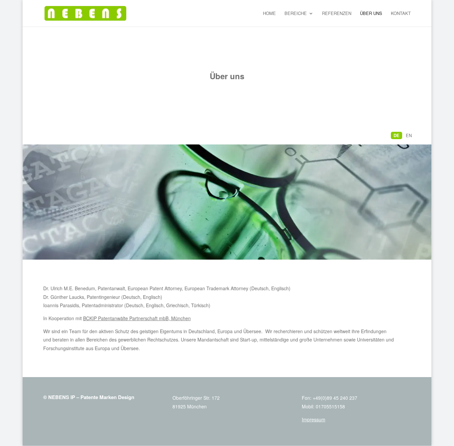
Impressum (313, 419)
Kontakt (401, 13)
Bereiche (295, 13)
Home (269, 13)
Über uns (371, 13)
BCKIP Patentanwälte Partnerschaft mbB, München (137, 318)
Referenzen (336, 13)
